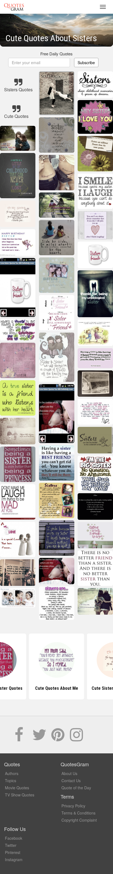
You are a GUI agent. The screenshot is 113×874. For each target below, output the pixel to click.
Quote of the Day (76, 787)
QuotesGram (14, 7)
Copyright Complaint (79, 820)
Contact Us (71, 780)
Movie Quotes (17, 787)
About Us (69, 773)
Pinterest (12, 852)
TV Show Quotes (19, 795)
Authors (11, 773)
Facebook (13, 838)
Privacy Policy (73, 805)
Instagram (13, 859)
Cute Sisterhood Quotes (57, 688)
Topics (10, 780)
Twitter (10, 845)
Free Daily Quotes (56, 53)
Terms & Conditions (78, 813)
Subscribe (86, 62)
